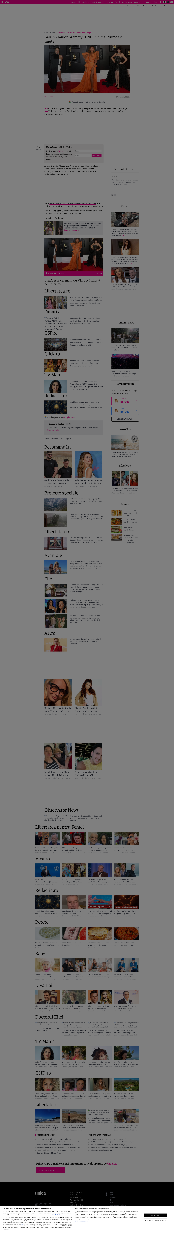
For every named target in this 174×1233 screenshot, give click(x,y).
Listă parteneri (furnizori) (81, 1221)
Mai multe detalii (56, 1215)
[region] (87, 1219)
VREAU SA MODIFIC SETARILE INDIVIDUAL (155, 1220)
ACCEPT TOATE (155, 1215)
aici (22, 1224)
